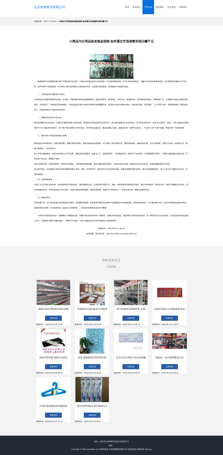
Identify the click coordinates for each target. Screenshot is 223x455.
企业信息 (171, 7)
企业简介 (137, 7)
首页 (127, 7)
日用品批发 (103, 449)
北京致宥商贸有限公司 (49, 7)
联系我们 (160, 7)
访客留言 (183, 7)
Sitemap (148, 449)
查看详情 (53, 318)
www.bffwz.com (92, 449)
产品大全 (148, 7)
